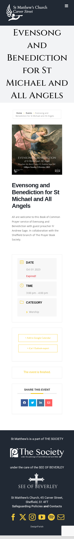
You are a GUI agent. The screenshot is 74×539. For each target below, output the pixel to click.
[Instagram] (32, 517)
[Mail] (60, 517)
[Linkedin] (40, 402)
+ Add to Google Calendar (38, 337)
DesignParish (37, 526)
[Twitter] (22, 517)
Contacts (55, 506)
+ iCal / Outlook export (38, 348)
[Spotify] (51, 517)
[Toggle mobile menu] (67, 6)
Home (19, 113)
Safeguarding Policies (27, 506)
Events (29, 113)
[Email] (48, 402)
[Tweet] (32, 402)
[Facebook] (13, 517)
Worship (34, 312)
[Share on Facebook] (24, 402)
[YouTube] (41, 517)
